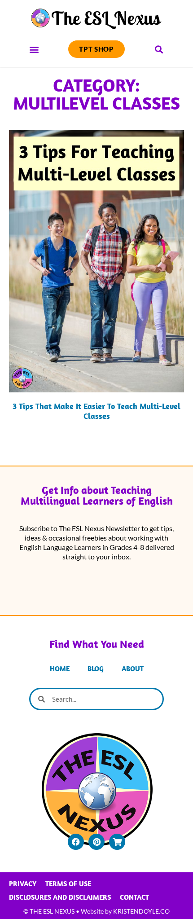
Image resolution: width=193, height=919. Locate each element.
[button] (34, 49)
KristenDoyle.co (141, 911)
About (133, 668)
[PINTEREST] (96, 842)
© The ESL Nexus (49, 911)
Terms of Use (68, 883)
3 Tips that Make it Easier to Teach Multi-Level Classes (96, 411)
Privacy (22, 883)
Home (60, 668)
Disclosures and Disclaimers (60, 897)
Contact (134, 897)
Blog (96, 668)
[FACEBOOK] (76, 842)
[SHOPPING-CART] (117, 842)
